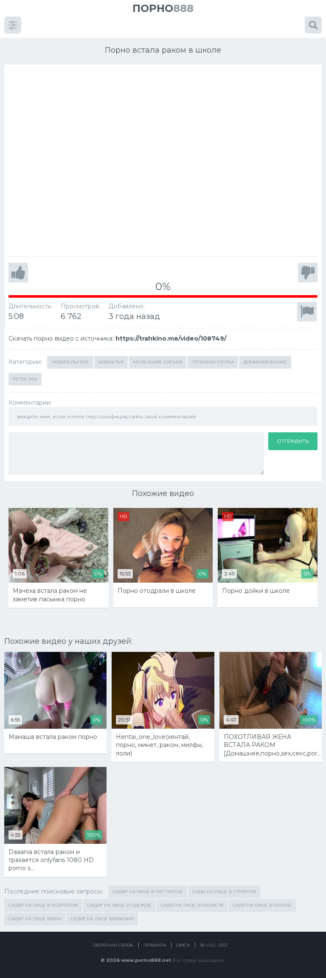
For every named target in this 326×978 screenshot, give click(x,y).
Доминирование (265, 362)
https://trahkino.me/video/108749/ (170, 338)
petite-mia (25, 379)
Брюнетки (111, 362)
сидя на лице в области (192, 905)
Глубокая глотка (212, 362)
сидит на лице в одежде (119, 905)
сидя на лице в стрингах (224, 891)
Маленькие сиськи (157, 362)
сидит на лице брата (34, 919)
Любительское (70, 362)
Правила (154, 945)
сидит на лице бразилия (102, 919)
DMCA (183, 945)
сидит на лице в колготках (43, 905)
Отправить (293, 441)
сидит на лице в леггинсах (147, 891)
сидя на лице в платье (262, 905)
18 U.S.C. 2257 (214, 945)
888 (163, 8)
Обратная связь (113, 945)
